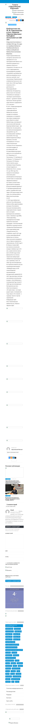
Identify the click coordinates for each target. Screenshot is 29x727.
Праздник (20, 665)
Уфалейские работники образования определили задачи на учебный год (12, 482)
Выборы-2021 (9, 636)
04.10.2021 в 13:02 (14, 511)
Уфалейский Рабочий (10, 18)
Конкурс (7, 663)
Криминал (13, 663)
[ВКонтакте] (17, 20)
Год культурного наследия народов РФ (14, 649)
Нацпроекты (19, 663)
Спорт (18, 671)
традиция (9, 17)
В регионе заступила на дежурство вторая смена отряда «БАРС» (12, 499)
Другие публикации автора (12, 452)
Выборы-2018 (18, 631)
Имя (6, 550)
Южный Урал (8, 676)
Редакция (8, 694)
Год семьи (8, 652)
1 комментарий (12, 24)
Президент (8, 668)
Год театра (14, 652)
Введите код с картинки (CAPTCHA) (12, 576)
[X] (23, 20)
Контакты (8, 697)
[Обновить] (8, 570)
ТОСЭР (7, 673)
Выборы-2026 (17, 639)
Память (14, 665)
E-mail (7, 556)
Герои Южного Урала (10, 642)
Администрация (9, 628)
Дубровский (16, 655)
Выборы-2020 (17, 634)
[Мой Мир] (21, 20)
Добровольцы (9, 655)
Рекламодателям (10, 691)
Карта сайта (9, 701)
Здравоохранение (9, 660)
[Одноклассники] (19, 20)
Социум (8, 478)
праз (13, 681)
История (17, 660)
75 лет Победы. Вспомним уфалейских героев (11, 626)
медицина (8, 681)
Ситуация (13, 671)
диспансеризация (17, 676)
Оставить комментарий (10, 506)
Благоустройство (9, 631)
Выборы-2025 (9, 639)
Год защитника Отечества (11, 647)
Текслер (12, 673)
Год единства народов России (12, 644)
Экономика (18, 673)
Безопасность (17, 628)
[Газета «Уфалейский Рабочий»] (14, 8)
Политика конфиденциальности (14, 688)
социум (17, 681)
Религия (7, 671)
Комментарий (9, 533)
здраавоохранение (16, 679)
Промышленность (16, 668)
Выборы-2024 (17, 636)
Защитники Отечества (10, 657)
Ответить (20, 511)
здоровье (8, 679)
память (15, 17)
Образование (8, 665)
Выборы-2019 (9, 634)
